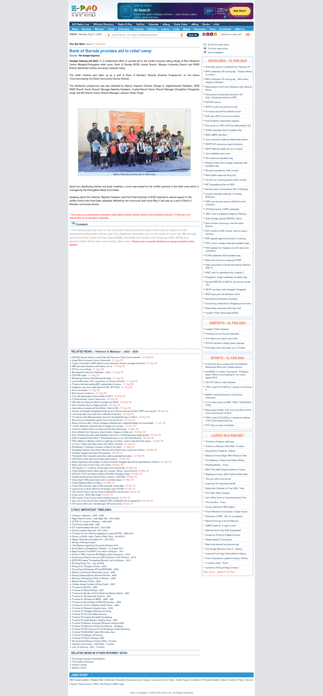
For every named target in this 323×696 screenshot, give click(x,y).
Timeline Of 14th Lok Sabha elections (89, 614)
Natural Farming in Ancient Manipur (222, 520)
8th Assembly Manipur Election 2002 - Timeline (94, 640)
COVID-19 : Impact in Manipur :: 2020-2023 (92, 521)
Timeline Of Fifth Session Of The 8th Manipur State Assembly (101, 628)
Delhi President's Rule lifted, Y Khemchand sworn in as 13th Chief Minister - (113, 437)
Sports (74, 683)
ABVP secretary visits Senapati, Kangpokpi (225, 289)
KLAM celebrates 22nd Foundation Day (223, 130)
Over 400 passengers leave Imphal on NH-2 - (98, 396)
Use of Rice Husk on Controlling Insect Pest (225, 497)
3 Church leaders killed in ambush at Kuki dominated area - (105, 428)
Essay (147, 679)
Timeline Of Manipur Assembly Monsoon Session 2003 (98, 622)
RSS (96, 683)
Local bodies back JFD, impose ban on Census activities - (104, 381)
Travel (111, 29)
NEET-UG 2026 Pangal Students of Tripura (225, 469)
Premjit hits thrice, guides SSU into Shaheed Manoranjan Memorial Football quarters (226, 365)
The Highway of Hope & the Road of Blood (224, 460)
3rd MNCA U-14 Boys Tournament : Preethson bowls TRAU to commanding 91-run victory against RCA (227, 374)
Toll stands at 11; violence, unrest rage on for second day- (104, 467)
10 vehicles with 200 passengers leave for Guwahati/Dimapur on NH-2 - (111, 416)
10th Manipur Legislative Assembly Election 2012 (95, 545)
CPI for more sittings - (88, 369)
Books (206, 24)
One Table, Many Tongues (217, 492)
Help (132, 692)
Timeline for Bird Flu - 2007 (85, 587)
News (75, 29)
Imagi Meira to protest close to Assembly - (97, 360)
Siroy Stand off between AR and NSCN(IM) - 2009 (95, 569)
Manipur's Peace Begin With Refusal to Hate (226, 455)
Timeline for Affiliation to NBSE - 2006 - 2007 (93, 599)
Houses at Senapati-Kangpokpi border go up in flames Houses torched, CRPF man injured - (120, 410)
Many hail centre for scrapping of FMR (223, 260)
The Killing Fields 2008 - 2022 (86, 524)
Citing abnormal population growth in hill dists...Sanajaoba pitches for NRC (224, 96)
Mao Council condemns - (89, 393)
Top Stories (105, 683)
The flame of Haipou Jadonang (219, 441)
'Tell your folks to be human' (218, 478)
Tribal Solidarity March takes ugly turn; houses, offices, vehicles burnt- (110, 470)
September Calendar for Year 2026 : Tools (224, 488)
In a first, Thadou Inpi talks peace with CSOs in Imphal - (103, 443)
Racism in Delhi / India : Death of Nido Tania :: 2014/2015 (98, 536)
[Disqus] (134, 296)
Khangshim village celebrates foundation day (226, 277)
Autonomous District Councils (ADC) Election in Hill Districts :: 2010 (104, 557)
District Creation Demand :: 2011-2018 (89, 530)
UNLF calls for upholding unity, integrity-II (224, 272)
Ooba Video (180, 24)
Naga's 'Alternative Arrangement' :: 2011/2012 (93, 539)
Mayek (186, 29)
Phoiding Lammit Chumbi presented (222, 333)
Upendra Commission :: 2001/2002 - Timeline (93, 643)
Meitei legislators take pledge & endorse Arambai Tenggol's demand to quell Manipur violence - (122, 461)
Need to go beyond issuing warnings (222, 544)
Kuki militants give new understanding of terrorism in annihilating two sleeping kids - (116, 434)
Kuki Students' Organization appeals (222, 120)
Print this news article (218, 48)
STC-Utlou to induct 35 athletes (219, 425)
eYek (216, 24)
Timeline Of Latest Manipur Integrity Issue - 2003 (94, 619)
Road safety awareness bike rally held (223, 308)
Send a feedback (215, 52)
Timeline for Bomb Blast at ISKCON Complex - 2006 (96, 602)
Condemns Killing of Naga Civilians (222, 567)
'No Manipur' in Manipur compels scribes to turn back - (103, 446)
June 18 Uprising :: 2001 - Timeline (88, 646)
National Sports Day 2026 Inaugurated (223, 530)
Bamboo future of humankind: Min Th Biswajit (226, 189)
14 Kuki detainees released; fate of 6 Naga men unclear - (104, 425)
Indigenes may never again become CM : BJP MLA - (102, 387)
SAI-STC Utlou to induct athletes (220, 382)
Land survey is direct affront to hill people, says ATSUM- (103, 488)
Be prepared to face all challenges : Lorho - (97, 372)
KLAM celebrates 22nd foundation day (223, 255)
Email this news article (218, 44)
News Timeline (229, 679)
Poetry (241, 679)
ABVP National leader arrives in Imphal (223, 148)
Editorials (109, 679)
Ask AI (193, 34)
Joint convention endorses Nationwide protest (226, 139)
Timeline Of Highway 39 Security (87, 634)
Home (89, 43)
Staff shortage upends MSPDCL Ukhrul (223, 218)
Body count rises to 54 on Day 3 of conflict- (97, 464)
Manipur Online (79, 667)
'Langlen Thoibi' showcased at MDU (222, 312)
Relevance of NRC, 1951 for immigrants (223, 516)
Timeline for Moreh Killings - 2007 (88, 590)
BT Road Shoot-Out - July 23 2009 (88, 563)
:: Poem (217, 464)
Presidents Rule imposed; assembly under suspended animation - (108, 455)
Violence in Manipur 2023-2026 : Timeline (224, 446)
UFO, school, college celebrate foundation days (227, 243)
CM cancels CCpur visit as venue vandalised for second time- (106, 491)
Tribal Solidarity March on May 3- (93, 482)
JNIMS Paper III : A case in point (220, 525)
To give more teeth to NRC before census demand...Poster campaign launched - (114, 363)
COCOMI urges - (85, 375)
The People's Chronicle (83, 661)
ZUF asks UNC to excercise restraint (222, 116)
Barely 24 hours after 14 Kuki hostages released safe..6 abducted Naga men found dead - (118, 422)
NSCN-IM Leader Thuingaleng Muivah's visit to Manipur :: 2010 (101, 560)
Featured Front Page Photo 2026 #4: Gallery (225, 553)
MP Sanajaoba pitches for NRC (220, 184)
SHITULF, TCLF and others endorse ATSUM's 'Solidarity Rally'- (107, 473)
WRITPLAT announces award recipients (224, 144)
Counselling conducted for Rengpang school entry (228, 303)
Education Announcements (128, 679)
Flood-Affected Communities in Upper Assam (226, 511)
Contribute (225, 29)
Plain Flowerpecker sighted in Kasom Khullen (226, 558)
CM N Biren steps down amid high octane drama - (101, 458)
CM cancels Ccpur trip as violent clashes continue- (101, 497)
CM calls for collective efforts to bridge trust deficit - (101, 401)
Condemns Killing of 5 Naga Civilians (222, 534)
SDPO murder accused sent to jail (221, 106)
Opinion (249, 679)
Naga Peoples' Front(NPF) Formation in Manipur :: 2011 (98, 551)
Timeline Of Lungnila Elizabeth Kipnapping (92, 616)
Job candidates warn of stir (217, 153)
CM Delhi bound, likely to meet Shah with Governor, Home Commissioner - (112, 357)
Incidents (194, 679)
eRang (166, 24)
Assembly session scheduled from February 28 (227, 66)
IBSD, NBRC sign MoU (216, 134)
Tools (212, 29)
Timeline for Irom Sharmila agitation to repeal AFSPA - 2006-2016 (102, 533)
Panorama (200, 29)
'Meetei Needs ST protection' (218, 539)
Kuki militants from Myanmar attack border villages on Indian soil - (109, 431)
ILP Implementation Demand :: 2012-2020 (91, 527)
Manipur (99, 29)
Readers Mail (97, 679)
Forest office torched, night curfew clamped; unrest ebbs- (104, 485)
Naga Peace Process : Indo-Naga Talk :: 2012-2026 (95, 518)
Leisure (165, 29)
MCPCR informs (213, 101)
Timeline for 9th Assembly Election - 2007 (91, 596)
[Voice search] (181, 35)
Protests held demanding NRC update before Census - (103, 384)
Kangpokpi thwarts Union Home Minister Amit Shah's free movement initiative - (114, 449)
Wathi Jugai (118, 683)
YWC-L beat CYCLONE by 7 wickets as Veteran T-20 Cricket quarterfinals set (227, 419)
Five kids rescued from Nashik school (223, 111)
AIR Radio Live (80, 24)
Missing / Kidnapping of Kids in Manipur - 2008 (94, 578)
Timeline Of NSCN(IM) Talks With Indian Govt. (94, 631)
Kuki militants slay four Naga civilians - (96, 404)
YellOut (140, 24)
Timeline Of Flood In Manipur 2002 (88, 637)
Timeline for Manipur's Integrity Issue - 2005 (92, 608)
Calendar (153, 24)
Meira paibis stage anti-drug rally (220, 175)
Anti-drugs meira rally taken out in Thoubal (225, 347)
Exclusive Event (159, 679)
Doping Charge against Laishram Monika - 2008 (94, 575)
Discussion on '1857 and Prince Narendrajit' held (227, 125)
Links (176, 29)
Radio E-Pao (125, 24)
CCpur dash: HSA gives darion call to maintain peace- (103, 479)
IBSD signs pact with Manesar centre (222, 294)
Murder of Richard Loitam (84, 542)
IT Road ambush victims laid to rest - (95, 399)
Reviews (86, 29)
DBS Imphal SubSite (79, 679)
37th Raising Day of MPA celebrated (222, 209)
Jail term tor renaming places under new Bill (226, 179)
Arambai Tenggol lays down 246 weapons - (97, 452)
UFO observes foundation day (219, 158)
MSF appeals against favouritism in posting (225, 238)
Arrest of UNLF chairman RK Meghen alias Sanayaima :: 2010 (101, 554)
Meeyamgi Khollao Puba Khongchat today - (98, 378)
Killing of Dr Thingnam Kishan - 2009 (89, 566)
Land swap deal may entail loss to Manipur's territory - (103, 413)
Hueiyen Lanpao (79, 664)
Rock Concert (85, 683)
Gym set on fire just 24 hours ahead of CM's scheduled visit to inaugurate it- (112, 500)
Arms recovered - (86, 390)
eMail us (239, 29)
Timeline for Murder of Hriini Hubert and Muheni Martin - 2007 (100, 593)
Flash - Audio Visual (178, 679)
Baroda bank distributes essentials (221, 298)
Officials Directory (103, 24)
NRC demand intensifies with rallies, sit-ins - (98, 366)
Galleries (152, 29)
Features (139, 29)
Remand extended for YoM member (222, 170)
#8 (220, 483)
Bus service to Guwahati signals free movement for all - (103, 419)
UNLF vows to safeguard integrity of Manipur (226, 213)
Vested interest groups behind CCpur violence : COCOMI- (104, 476)
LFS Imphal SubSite (210, 679)
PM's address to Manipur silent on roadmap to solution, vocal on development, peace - (118, 440)
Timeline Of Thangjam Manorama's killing (91, 611)
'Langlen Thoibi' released (216, 328)
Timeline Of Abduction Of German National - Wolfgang (97, 625)
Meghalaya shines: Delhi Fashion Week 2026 (226, 474)
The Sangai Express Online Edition (88, 658)
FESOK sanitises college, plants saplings (224, 342)
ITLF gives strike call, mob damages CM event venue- (102, 503)
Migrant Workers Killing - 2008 (86, 581)
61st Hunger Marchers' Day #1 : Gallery (223, 548)
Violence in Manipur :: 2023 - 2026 (88, 515)
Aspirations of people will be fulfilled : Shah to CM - (101, 407)
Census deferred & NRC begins (220, 506)
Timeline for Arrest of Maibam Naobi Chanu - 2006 (95, 605)
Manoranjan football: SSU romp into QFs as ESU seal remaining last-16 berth (228, 411)
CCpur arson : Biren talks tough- (92, 494)
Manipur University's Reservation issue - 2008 (93, 572)
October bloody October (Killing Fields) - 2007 (93, 584)
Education (124, 29)
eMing (195, 24)
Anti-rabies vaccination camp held (221, 338)
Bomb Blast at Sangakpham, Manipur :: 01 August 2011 (98, 548)
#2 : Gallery (220, 450)
